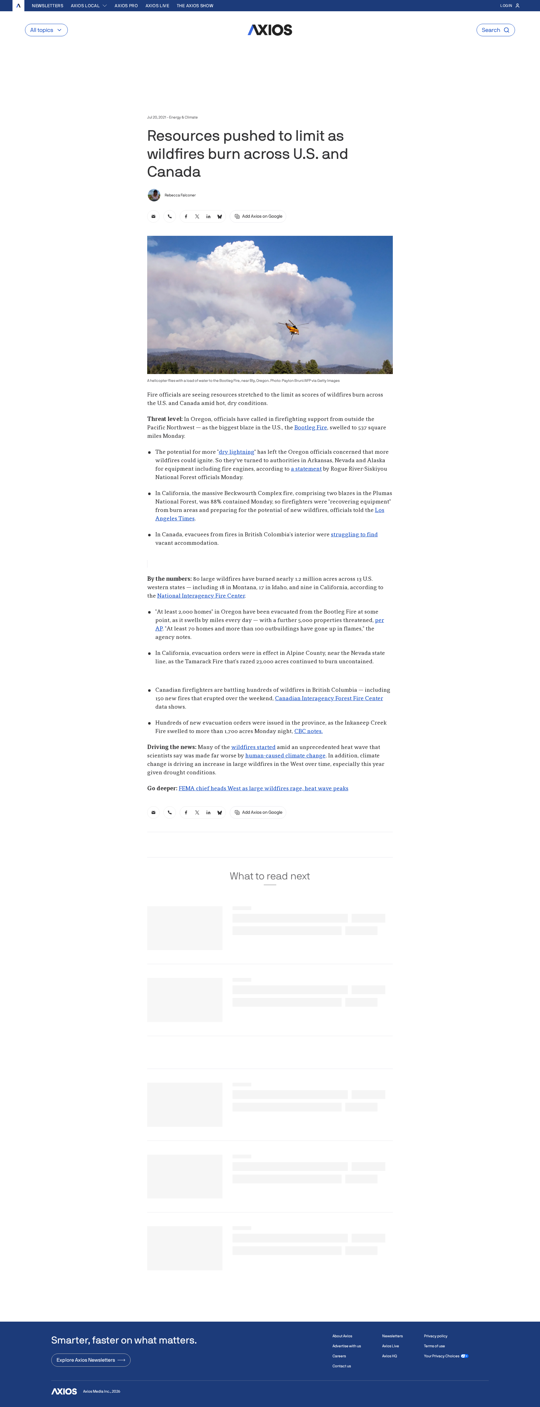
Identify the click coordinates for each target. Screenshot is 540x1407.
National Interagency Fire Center (201, 596)
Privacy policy (436, 1336)
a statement (306, 469)
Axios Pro (126, 5)
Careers (339, 1356)
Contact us (341, 1366)
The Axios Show (195, 5)
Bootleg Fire (310, 428)
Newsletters (47, 5)
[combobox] (89, 5)
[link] (153, 216)
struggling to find (354, 535)
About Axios (342, 1336)
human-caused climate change (285, 756)
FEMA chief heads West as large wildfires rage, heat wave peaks (263, 789)
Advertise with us (346, 1346)
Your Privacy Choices (441, 1356)
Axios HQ (389, 1356)
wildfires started (253, 747)
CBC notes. (308, 731)
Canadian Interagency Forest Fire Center (329, 698)
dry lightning (236, 452)
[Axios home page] (18, 5)
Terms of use (434, 1346)
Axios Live (157, 5)
